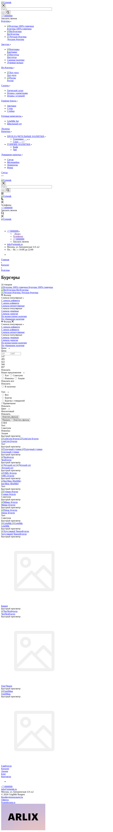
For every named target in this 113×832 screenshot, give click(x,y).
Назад (17, 233)
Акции (4, 771)
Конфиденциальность (12, 797)
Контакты (6, 776)
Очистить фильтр (21, 420)
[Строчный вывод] (4, 423)
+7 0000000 (7, 16)
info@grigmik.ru (15, 244)
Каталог (5, 768)
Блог (3, 774)
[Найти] (7, 13)
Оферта (5, 799)
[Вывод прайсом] (6, 423)
